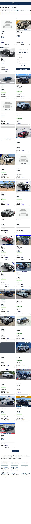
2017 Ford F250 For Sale (24, 465)
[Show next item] (14, 140)
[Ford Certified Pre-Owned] (3, 42)
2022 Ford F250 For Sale (14, 462)
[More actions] (13, 44)
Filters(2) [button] (13, 10)
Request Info (7, 44)
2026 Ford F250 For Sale (4, 462)
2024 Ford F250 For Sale (4, 467)
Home (1, 6)
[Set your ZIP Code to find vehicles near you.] (16, 7)
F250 (10, 6)
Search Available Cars (23, 69)
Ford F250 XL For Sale (14, 473)
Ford (8, 6)
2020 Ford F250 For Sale (14, 467)
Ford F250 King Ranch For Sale (25, 473)
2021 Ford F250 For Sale (14, 465)
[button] (18, 42)
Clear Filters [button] (17, 10)
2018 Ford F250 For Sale (24, 462)
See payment (2, 37)
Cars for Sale (4, 6)
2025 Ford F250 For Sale (4, 465)
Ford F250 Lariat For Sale (4, 473)
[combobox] (5, 10)
